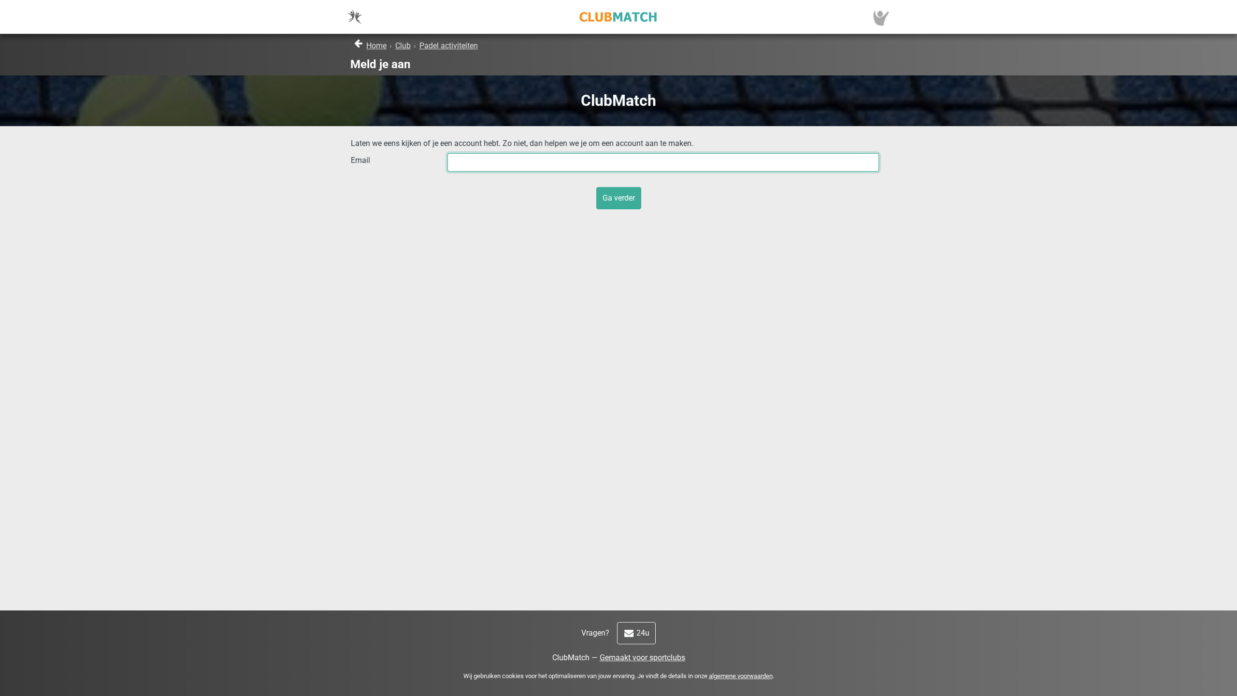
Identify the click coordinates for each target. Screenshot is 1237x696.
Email (360, 160)
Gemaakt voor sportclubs (642, 657)
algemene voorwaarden (741, 676)
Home (376, 45)
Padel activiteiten (448, 45)
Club (403, 45)
